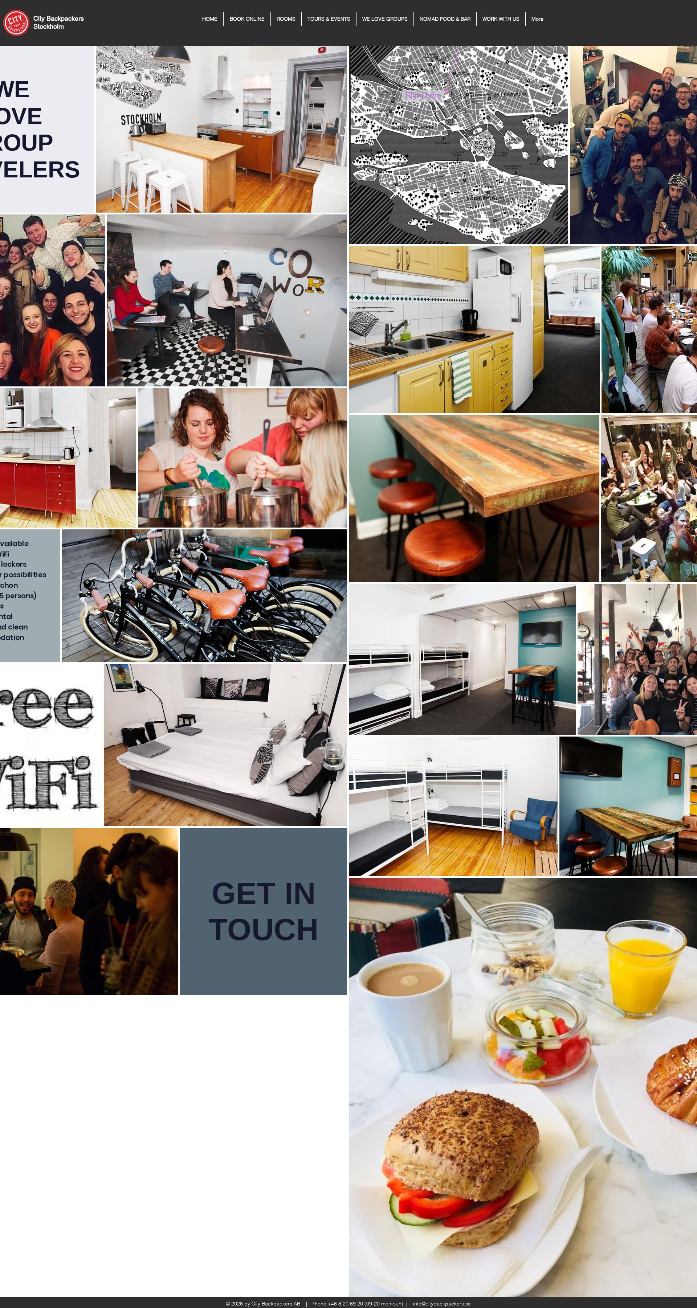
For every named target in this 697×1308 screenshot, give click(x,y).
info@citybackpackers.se (442, 1303)
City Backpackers (58, 18)
